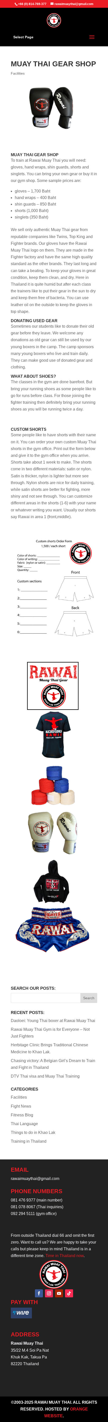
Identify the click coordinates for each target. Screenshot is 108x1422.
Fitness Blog (22, 1115)
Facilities (18, 73)
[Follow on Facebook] (39, 1293)
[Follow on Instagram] (49, 1293)
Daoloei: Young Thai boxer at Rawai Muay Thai (53, 1021)
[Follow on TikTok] (69, 1293)
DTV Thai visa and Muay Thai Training (45, 1076)
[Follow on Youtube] (59, 1293)
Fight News (21, 1106)
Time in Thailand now (64, 1256)
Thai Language (24, 1124)
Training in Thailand (28, 1141)
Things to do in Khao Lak (33, 1132)
